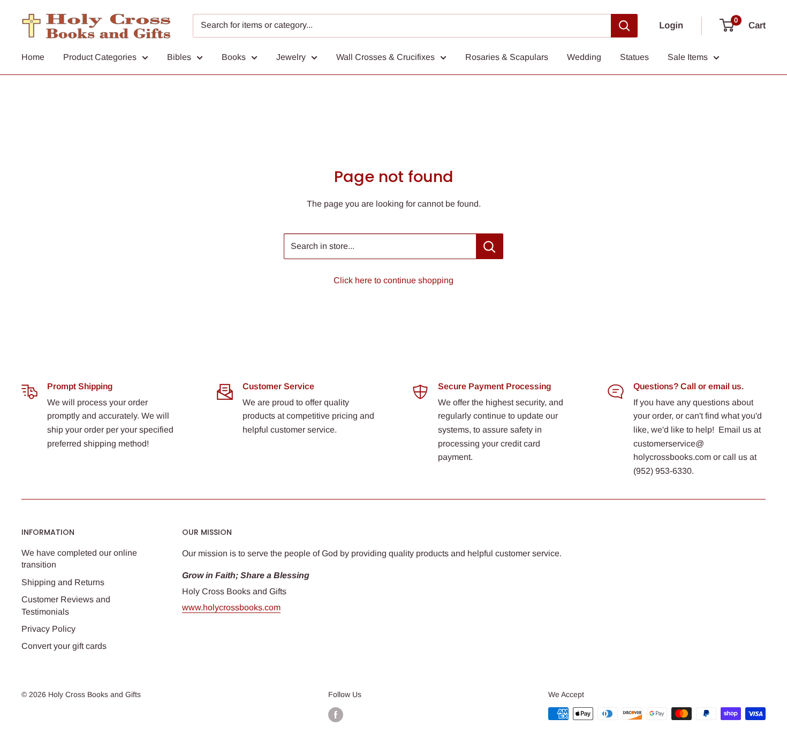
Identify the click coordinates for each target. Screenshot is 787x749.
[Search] (624, 25)
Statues (634, 57)
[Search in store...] (489, 246)
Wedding (584, 57)
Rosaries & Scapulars (506, 57)
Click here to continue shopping (393, 280)
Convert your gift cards (64, 645)
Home (32, 57)
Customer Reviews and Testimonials (65, 605)
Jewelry (291, 57)
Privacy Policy (48, 628)
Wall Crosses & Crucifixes (385, 57)
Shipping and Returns (62, 582)
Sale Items (688, 57)
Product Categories (100, 57)
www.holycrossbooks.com (231, 607)
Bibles (179, 57)
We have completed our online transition (79, 558)
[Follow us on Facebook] (335, 714)
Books (234, 57)
